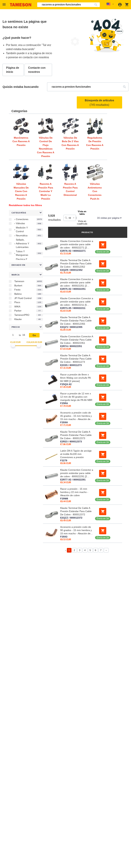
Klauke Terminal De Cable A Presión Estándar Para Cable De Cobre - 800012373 (76, 435)
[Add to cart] (102, 244)
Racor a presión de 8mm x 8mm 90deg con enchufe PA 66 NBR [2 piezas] (75, 377)
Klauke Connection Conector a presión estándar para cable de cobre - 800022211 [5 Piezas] (76, 302)
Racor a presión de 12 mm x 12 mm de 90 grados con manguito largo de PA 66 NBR (76, 396)
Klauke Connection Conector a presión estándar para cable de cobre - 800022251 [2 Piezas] (76, 282)
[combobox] (68, 4)
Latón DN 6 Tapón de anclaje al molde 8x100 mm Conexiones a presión (76, 454)
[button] (5, 4)
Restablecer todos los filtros (25, 205)
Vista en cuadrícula (82, 222)
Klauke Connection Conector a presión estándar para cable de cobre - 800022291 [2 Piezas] (76, 473)
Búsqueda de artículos (99, 102)
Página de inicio (12, 69)
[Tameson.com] (21, 5)
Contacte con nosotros (37, 69)
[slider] (13, 345)
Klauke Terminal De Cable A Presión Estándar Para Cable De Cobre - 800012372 (76, 511)
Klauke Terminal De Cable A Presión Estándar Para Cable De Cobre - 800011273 (76, 358)
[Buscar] (96, 4)
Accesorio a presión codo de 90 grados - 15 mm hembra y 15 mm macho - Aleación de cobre (76, 530)
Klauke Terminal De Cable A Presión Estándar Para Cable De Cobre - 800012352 (76, 263)
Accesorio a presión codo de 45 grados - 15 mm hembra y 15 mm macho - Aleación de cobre (76, 416)
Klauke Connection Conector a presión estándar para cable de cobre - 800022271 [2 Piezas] (76, 244)
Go (34, 335)
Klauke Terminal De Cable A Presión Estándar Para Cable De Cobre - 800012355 (76, 320)
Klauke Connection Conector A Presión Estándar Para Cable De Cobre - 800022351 (76, 339)
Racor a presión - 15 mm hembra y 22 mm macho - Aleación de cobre (74, 492)
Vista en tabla (82, 212)
